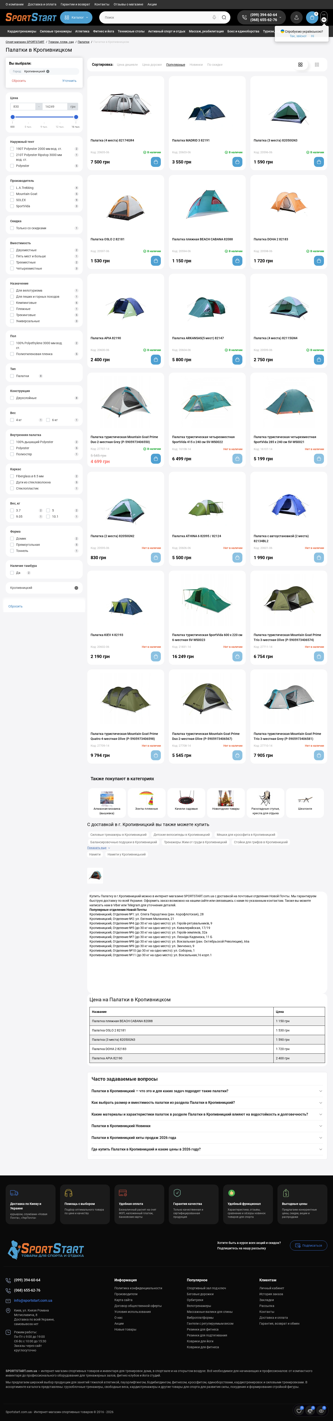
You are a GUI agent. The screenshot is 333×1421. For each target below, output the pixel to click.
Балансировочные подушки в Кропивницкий (123, 842)
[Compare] (121, 134)
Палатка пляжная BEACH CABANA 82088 (202, 239)
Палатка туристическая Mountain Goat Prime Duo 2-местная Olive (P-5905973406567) (206, 736)
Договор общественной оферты (138, 1306)
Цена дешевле (127, 64)
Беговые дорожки (200, 1294)
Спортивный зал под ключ (206, 1288)
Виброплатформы (200, 1317)
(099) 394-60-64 (263, 15)
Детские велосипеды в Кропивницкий (182, 834)
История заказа (271, 1294)
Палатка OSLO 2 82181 (108, 239)
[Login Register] (296, 17)
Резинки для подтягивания (207, 1335)
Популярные (175, 64)
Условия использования (132, 1312)
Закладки (266, 1300)
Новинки (196, 64)
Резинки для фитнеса (203, 1329)
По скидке (214, 64)
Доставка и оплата (42, 4)
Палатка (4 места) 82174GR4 (112, 140)
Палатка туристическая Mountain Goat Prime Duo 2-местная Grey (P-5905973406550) (124, 439)
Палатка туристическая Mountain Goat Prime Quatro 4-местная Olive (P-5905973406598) (124, 736)
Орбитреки (195, 1300)
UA (324, 14)
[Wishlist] (130, 134)
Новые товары (125, 1329)
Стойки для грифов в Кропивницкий (261, 842)
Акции (152, 4)
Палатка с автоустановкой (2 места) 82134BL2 (281, 538)
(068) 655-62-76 (263, 20)
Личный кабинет (271, 1288)
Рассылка (266, 1306)
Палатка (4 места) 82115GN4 (275, 338)
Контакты (101, 4)
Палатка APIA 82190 (106, 338)
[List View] (317, 64)
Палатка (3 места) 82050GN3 (275, 140)
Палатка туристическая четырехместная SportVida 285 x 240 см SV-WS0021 (285, 439)
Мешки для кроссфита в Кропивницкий (246, 834)
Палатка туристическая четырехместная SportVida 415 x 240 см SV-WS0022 (203, 439)
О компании (15, 4)
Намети (95, 854)
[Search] (214, 17)
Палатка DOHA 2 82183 (271, 239)
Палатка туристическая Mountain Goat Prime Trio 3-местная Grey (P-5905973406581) (287, 736)
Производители (126, 1294)
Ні (312, 36)
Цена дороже (152, 64)
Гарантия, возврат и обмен (279, 1323)
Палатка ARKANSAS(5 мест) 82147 (198, 338)
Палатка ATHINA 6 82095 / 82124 (196, 536)
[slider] (12, 117)
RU (324, 19)
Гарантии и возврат (75, 4)
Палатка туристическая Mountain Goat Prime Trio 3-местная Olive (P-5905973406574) (287, 637)
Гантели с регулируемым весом (210, 1323)
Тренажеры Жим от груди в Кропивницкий (195, 842)
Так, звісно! (298, 36)
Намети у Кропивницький (127, 854)
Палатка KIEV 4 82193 (107, 635)
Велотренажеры (199, 1306)
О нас (118, 1317)
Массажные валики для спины (210, 1312)
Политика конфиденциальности (138, 1288)
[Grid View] (300, 64)
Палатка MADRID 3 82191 (191, 140)
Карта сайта (123, 1300)
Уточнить (69, 81)
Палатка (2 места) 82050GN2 (112, 536)
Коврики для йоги (200, 1341)
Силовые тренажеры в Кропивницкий (118, 834)
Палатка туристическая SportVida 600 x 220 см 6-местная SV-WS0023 (207, 637)
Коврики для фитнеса (203, 1347)
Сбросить (19, 81)
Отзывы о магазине (128, 4)
